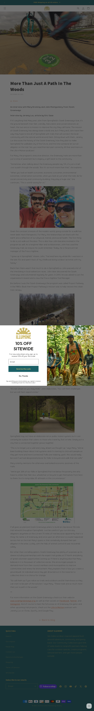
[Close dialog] (91, 327)
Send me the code (23, 369)
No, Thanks (23, 376)
